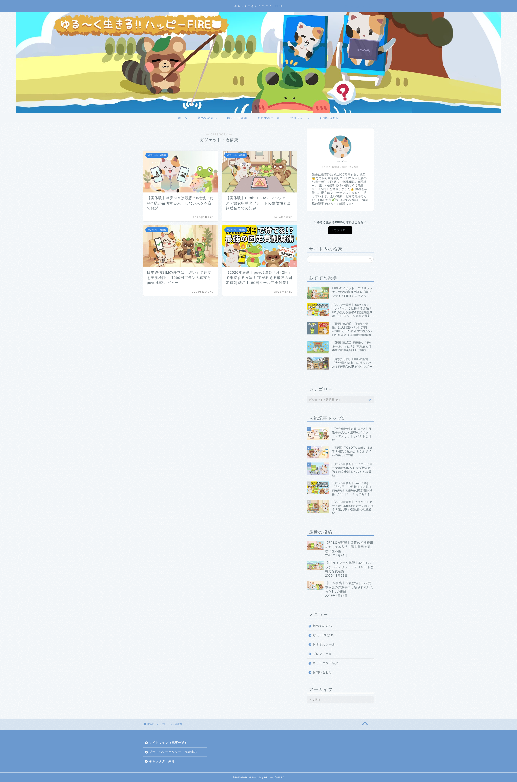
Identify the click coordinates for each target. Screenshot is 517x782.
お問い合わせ (329, 118)
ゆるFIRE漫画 (237, 118)
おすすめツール (268, 118)
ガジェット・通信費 (171, 724)
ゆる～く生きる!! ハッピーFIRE (258, 5)
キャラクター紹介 (325, 663)
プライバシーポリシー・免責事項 (173, 752)
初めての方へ (207, 118)
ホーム (183, 118)
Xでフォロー (340, 230)
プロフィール (300, 118)
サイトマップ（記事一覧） (168, 742)
